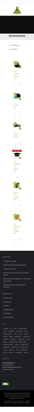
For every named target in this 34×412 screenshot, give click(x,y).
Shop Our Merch (7, 298)
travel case (11, 349)
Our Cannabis (7, 302)
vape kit (5, 352)
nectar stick (13, 339)
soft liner (17, 344)
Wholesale (6, 305)
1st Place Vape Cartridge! (10, 261)
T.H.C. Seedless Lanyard (16, 135)
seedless (5, 341)
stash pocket (6, 347)
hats (15, 334)
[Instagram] (18, 375)
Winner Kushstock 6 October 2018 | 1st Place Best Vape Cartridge (17, 280)
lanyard (11, 336)
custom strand (19, 331)
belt (11, 328)
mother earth (26, 336)
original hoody (21, 339)
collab (4, 331)
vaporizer (11, 352)
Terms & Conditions (8, 317)
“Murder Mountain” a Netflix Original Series (15, 265)
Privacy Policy (7, 313)
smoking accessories (8, 344)
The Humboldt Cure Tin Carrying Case (17, 228)
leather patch (18, 336)
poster (28, 339)
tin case (5, 349)
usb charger (24, 349)
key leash (26, 334)
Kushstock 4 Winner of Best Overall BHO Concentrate (14, 286)
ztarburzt (26, 352)
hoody (20, 334)
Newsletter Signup (8, 309)
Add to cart (15, 86)
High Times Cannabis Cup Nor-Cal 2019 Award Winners (16, 274)
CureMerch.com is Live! (9, 269)
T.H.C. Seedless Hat (16, 105)
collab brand (11, 331)
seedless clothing (13, 341)
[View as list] (18, 52)
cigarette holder (22, 328)
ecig (26, 331)
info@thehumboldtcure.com (13, 367)
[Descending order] (24, 45)
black (15, 328)
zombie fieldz (18, 352)
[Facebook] (15, 375)
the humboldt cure (24, 347)
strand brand (14, 347)
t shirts (17, 349)
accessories (6, 328)
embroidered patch (7, 334)
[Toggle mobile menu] (23, 8)
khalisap (5, 336)
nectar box (5, 339)
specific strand (24, 344)
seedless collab (22, 341)
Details (19, 84)
